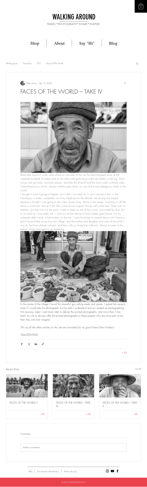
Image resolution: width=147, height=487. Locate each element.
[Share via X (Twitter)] (28, 344)
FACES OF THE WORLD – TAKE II (120, 404)
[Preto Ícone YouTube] (112, 471)
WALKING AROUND (73, 17)
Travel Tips (27, 63)
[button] (140, 6)
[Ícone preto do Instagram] (107, 471)
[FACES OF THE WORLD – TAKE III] (73, 385)
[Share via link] (42, 344)
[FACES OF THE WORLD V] (27, 385)
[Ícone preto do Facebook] (117, 471)
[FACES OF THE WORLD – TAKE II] (120, 385)
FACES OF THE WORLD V (24, 402)
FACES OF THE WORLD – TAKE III (73, 404)
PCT (39, 63)
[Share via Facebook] (21, 344)
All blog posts (11, 63)
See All (138, 368)
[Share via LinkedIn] (35, 344)
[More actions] (125, 83)
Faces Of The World (54, 63)
